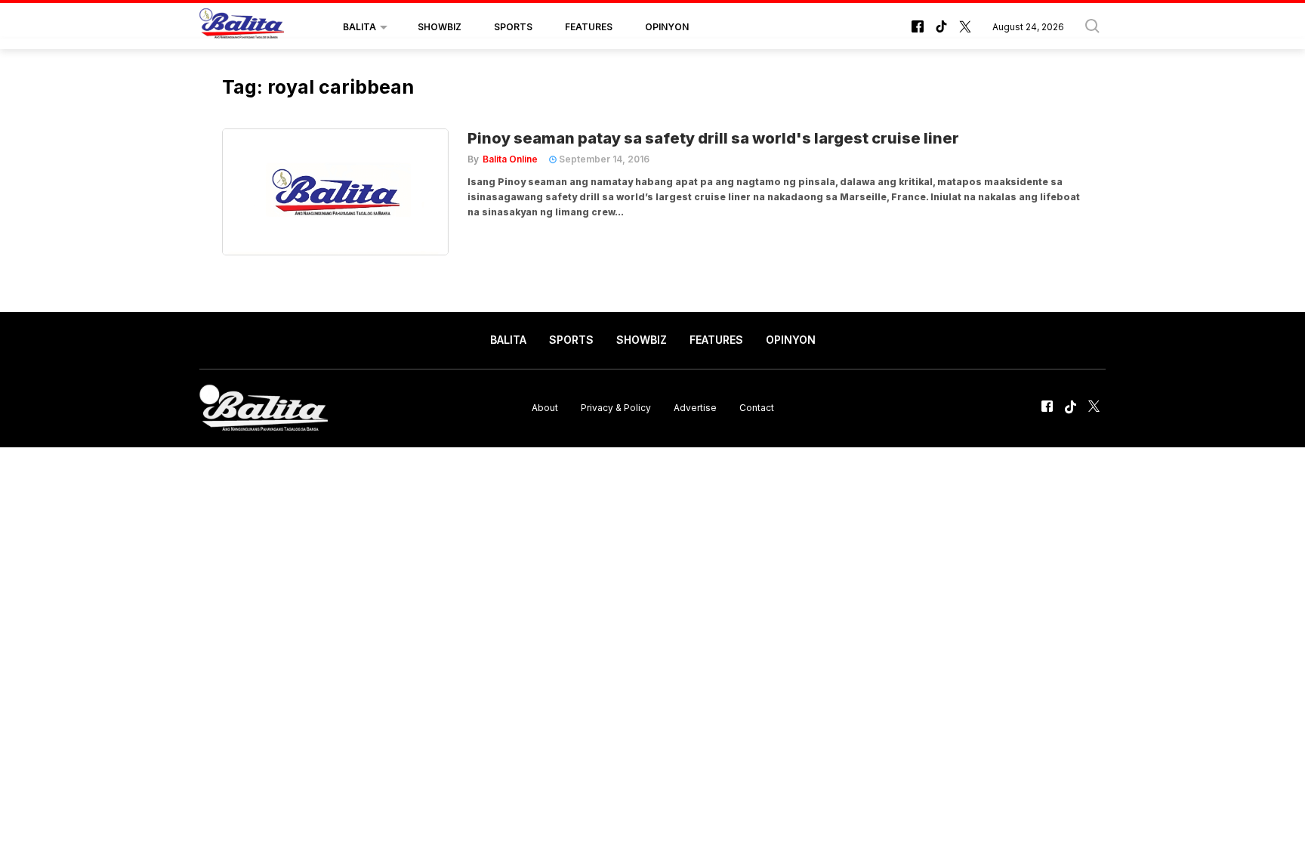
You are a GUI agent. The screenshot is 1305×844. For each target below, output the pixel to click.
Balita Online (510, 159)
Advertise (695, 407)
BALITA (359, 26)
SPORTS (513, 26)
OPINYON (667, 26)
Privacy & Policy (616, 407)
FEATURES (588, 26)
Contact (756, 407)
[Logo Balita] (241, 27)
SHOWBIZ (439, 26)
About (545, 407)
